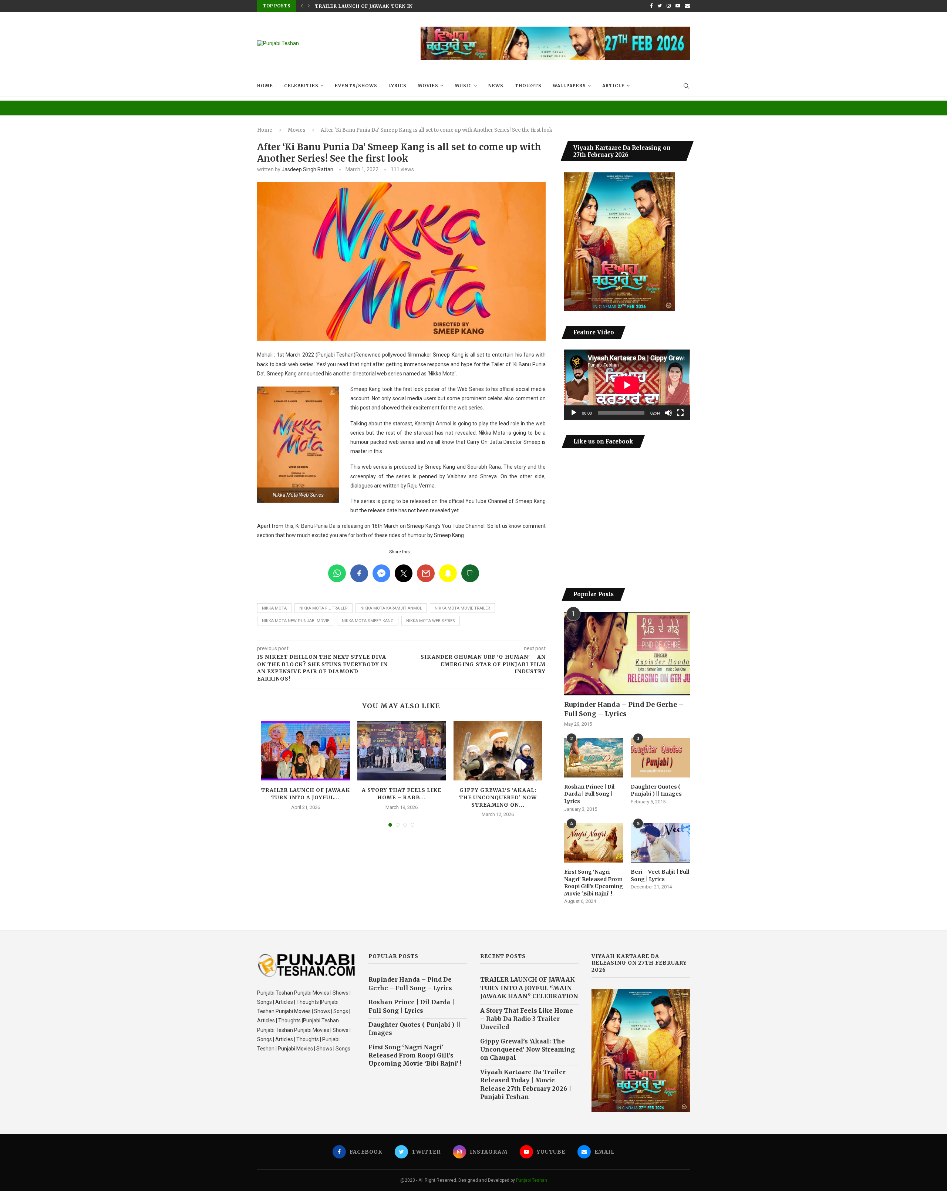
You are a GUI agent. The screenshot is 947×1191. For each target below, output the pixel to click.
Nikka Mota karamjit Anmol (391, 608)
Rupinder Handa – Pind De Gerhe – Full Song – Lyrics (624, 709)
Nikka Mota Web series (430, 620)
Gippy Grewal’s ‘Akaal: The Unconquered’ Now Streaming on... (498, 797)
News (495, 85)
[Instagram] (669, 6)
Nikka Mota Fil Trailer (323, 608)
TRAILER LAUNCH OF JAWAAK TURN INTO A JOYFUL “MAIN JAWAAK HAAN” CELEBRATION (529, 988)
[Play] (573, 412)
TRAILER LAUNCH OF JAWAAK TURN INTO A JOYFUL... (305, 794)
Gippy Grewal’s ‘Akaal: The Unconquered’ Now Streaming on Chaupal (527, 1050)
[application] (627, 385)
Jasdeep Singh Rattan (307, 169)
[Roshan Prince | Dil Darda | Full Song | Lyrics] (593, 757)
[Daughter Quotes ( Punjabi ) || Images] (660, 757)
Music (463, 85)
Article (613, 85)
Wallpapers (569, 85)
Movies (428, 85)
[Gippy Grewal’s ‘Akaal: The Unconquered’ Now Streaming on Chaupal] (498, 750)
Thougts (528, 85)
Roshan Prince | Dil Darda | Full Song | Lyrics (589, 793)
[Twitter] (659, 6)
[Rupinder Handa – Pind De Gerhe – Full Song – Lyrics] (627, 654)
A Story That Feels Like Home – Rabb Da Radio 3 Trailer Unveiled (526, 1019)
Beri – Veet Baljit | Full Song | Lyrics (660, 875)
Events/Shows (356, 85)
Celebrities (301, 85)
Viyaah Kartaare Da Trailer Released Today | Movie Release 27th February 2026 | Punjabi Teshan (525, 1084)
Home (265, 85)
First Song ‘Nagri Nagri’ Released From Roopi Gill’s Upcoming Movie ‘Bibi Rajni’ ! (593, 882)
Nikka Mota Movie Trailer (462, 608)
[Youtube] (677, 6)
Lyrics (397, 85)
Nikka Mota (274, 608)
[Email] (687, 6)
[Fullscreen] (680, 412)
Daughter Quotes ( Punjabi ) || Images (656, 790)
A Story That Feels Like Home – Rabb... (371, 6)
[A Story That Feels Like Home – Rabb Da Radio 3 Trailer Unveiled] (401, 750)
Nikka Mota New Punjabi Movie (295, 620)
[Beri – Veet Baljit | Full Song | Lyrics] (660, 843)
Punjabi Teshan (531, 1180)
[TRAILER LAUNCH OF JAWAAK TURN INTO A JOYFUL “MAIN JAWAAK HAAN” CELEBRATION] (305, 750)
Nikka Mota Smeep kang (368, 620)
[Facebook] (651, 6)
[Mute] (668, 412)
